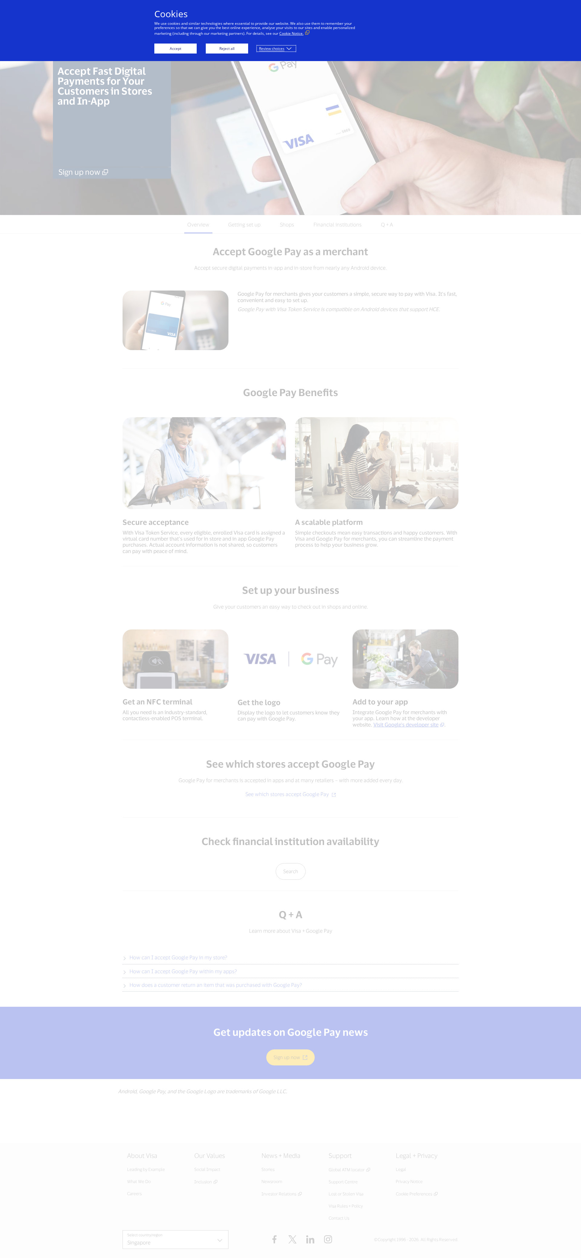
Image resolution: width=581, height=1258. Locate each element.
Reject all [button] (227, 48)
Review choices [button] (271, 48)
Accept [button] (175, 48)
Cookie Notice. (291, 33)
